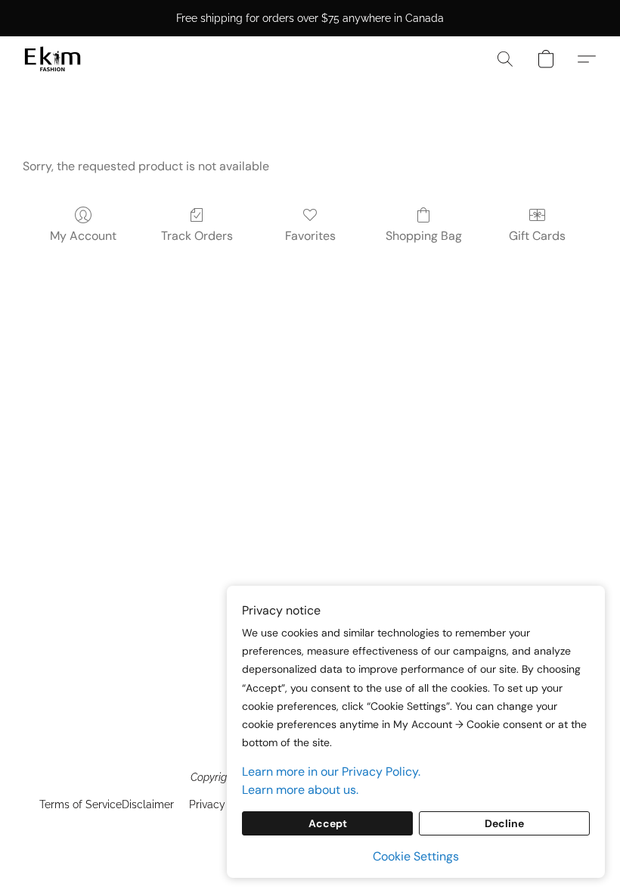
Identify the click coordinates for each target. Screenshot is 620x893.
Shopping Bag (424, 236)
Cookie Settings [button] (416, 856)
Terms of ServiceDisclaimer (106, 804)
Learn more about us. (300, 790)
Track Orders (197, 236)
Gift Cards (537, 236)
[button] (52, 59)
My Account (83, 236)
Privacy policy (224, 804)
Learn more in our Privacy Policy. (331, 771)
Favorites (310, 236)
